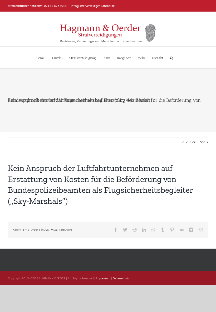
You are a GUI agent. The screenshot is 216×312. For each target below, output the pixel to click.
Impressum (103, 278)
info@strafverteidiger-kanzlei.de (93, 6)
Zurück (190, 142)
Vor (202, 142)
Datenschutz (121, 278)
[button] (171, 57)
